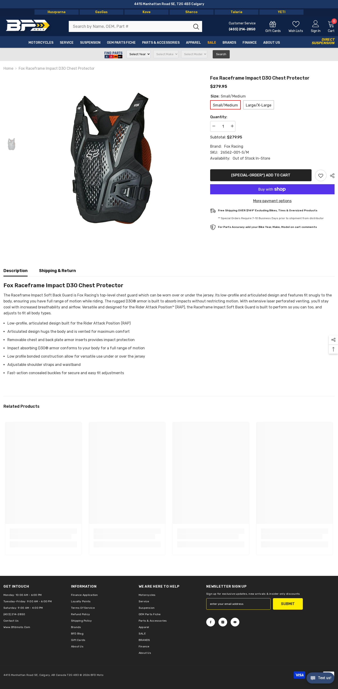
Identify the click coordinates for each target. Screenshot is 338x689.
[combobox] (129, 26)
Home (8, 68)
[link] (40, 536)
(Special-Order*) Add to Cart (260, 175)
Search (221, 54)
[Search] (135, 26)
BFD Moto (97, 675)
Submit (288, 604)
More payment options (272, 201)
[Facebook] (210, 622)
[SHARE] (331, 175)
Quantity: (218, 117)
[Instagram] (222, 622)
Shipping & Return (57, 270)
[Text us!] (320, 678)
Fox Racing (233, 146)
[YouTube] (235, 622)
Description (15, 270)
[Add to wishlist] (321, 175)
